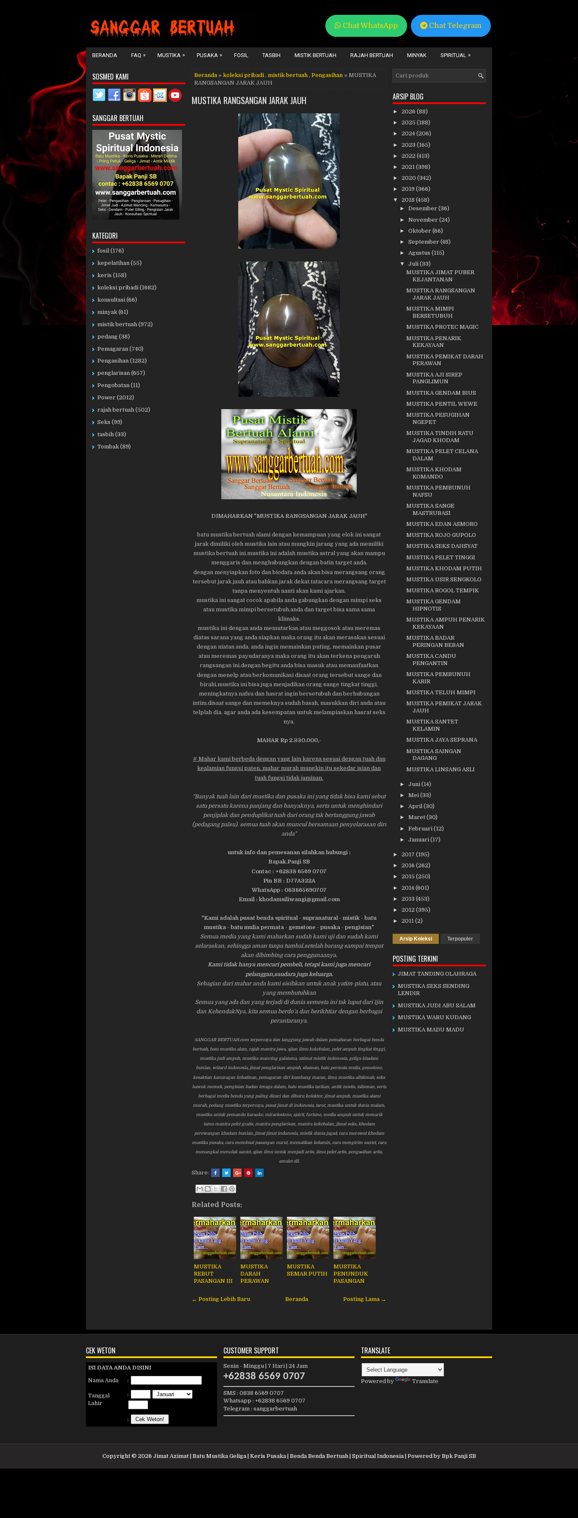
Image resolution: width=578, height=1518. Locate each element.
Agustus (420, 253)
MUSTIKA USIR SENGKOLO (444, 579)
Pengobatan (113, 385)
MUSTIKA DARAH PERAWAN (254, 1273)
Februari (421, 828)
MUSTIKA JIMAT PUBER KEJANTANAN (440, 276)
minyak (107, 312)
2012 (409, 910)
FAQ (138, 55)
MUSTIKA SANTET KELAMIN (432, 725)
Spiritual (455, 55)
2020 (409, 178)
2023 (409, 145)
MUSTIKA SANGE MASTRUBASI (430, 509)
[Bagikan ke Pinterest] (232, 1189)
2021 (409, 167)
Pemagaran (112, 349)
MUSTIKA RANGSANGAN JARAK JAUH (249, 100)
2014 (409, 888)
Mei (414, 795)
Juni (414, 784)
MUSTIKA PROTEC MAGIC (442, 327)
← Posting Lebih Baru (221, 1299)
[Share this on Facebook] (215, 1173)
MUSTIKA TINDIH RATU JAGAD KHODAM (439, 436)
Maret (417, 817)
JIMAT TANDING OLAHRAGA (437, 974)
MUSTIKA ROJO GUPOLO (441, 535)
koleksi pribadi (243, 75)
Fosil (241, 55)
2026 (409, 111)
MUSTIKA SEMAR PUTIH (307, 1270)
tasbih (105, 434)
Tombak (108, 446)
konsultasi (111, 300)
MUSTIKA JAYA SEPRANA (441, 740)
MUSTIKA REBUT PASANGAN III (213, 1273)
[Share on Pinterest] (248, 1173)
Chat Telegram (454, 26)
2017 (409, 854)
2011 (408, 921)
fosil (103, 251)
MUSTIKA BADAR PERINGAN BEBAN (435, 641)
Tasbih (271, 55)
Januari (419, 839)
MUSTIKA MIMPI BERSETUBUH (430, 312)
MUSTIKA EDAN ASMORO (442, 524)
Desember (423, 208)
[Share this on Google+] (237, 1173)
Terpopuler (460, 939)
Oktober (420, 231)
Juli (414, 264)
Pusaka (209, 55)
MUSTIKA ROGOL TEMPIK (442, 590)
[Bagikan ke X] (216, 1189)
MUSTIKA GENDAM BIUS (441, 393)
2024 (409, 133)
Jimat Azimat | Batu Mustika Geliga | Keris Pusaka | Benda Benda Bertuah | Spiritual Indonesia (278, 1456)
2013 (409, 899)
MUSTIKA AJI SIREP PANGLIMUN (434, 378)
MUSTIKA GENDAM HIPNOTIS (433, 605)
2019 (409, 189)
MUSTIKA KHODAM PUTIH (444, 568)
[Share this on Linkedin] (259, 1173)
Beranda (104, 55)
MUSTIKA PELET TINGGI (440, 557)
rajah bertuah (115, 410)
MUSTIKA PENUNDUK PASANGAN (350, 1273)
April (416, 806)
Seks (103, 422)
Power (106, 397)
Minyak (417, 55)
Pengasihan (327, 75)
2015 (409, 876)
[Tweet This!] (226, 1173)
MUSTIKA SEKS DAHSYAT (442, 546)
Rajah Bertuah (371, 55)
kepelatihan (113, 263)
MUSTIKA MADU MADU (431, 1029)
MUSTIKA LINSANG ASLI (440, 769)
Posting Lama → (364, 1299)
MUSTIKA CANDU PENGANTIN (431, 659)
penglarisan (113, 373)
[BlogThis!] (208, 1189)
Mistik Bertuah (315, 55)
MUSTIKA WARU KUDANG (434, 1017)
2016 (409, 865)
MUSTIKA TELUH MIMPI (441, 692)
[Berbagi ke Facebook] (224, 1189)
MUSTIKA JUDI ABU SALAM (437, 1005)
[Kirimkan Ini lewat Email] (199, 1189)
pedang (107, 336)
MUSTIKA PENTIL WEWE (441, 404)
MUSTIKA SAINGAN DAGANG (433, 755)
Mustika (171, 55)
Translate (425, 1381)
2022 (409, 156)
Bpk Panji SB (459, 1456)
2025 (409, 122)
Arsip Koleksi (415, 939)
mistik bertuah (288, 75)
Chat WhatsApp (369, 26)
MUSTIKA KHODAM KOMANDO (434, 473)
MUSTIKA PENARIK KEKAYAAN (433, 342)
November (423, 220)
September (424, 242)
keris (104, 275)
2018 (409, 200)
